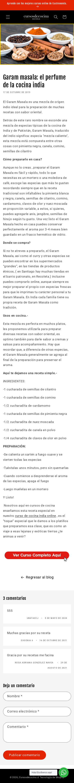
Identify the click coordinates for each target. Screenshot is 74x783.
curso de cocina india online (35, 516)
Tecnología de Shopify (52, 777)
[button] (8, 17)
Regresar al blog (40, 577)
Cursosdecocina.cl (29, 777)
